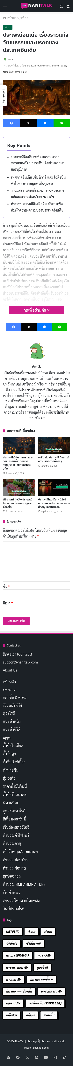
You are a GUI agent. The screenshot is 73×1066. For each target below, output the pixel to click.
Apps (7, 737)
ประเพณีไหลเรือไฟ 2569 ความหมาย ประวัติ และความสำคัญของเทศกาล (54, 503)
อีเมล (8, 603)
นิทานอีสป (11, 802)
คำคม (31, 931)
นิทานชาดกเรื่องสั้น (19, 991)
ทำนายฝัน (10, 770)
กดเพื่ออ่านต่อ (35, 310)
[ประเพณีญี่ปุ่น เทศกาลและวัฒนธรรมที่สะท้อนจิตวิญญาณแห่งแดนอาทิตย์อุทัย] (19, 445)
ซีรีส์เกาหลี (33, 943)
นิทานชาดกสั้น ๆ (41, 979)
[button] (3, 95)
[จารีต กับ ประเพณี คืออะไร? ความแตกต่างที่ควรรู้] (54, 445)
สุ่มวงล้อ (9, 778)
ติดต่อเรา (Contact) (17, 654)
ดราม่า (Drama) (17, 955)
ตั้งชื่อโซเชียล (13, 745)
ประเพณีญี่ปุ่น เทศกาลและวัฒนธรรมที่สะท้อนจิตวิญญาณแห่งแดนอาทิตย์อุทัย (18, 463)
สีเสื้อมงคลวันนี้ (14, 818)
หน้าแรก (12, 18)
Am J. (36, 366)
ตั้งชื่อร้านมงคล (14, 794)
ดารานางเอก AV (17, 967)
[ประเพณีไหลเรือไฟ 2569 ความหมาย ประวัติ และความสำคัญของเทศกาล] (54, 487)
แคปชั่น (49, 1015)
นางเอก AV (13, 979)
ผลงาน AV (13, 1003)
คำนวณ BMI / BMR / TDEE (24, 884)
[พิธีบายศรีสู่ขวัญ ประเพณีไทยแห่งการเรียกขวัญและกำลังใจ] (19, 487)
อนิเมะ (30, 1015)
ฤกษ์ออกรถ (12, 876)
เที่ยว (24, 18)
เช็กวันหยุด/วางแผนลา (20, 851)
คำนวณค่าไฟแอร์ (16, 835)
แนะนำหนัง (12, 721)
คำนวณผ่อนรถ (14, 868)
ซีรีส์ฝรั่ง (11, 943)
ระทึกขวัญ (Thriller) (45, 1003)
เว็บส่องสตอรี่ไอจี (16, 827)
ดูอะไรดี (9, 713)
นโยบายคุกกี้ (32, 1041)
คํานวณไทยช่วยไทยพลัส (21, 900)
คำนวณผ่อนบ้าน (16, 859)
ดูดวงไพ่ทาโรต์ (14, 810)
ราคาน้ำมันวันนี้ (15, 786)
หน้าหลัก (9, 681)
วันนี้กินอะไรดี (14, 908)
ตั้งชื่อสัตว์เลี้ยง (14, 761)
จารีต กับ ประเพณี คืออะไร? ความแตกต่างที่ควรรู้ (53, 459)
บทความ (9, 689)
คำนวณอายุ (12, 843)
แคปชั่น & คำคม (14, 697)
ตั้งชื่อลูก (9, 753)
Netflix (12, 931)
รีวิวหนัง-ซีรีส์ (12, 705)
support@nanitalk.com (20, 662)
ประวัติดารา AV (51, 991)
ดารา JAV (44, 955)
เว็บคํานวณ (11, 892)
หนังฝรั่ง (11, 1015)
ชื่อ (6, 586)
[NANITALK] (36, 6)
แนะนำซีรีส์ (11, 729)
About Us (10, 670)
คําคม (48, 931)
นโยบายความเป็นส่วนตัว (52, 1041)
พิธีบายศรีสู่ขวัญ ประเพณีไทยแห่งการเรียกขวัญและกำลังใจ (17, 503)
